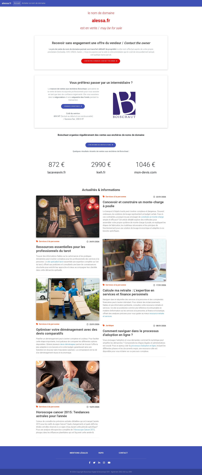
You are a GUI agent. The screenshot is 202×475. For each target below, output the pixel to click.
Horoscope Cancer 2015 (84, 430)
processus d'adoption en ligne (143, 346)
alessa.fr (101, 20)
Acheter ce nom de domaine (33, 3)
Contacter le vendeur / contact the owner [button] (99, 61)
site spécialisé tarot (55, 262)
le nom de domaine (101, 13)
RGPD (101, 453)
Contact (123, 453)
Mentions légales (79, 453)
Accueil (17, 3)
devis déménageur (67, 344)
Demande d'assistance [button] (72, 106)
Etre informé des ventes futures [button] (99, 145)
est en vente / (101, 28)
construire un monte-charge (152, 217)
